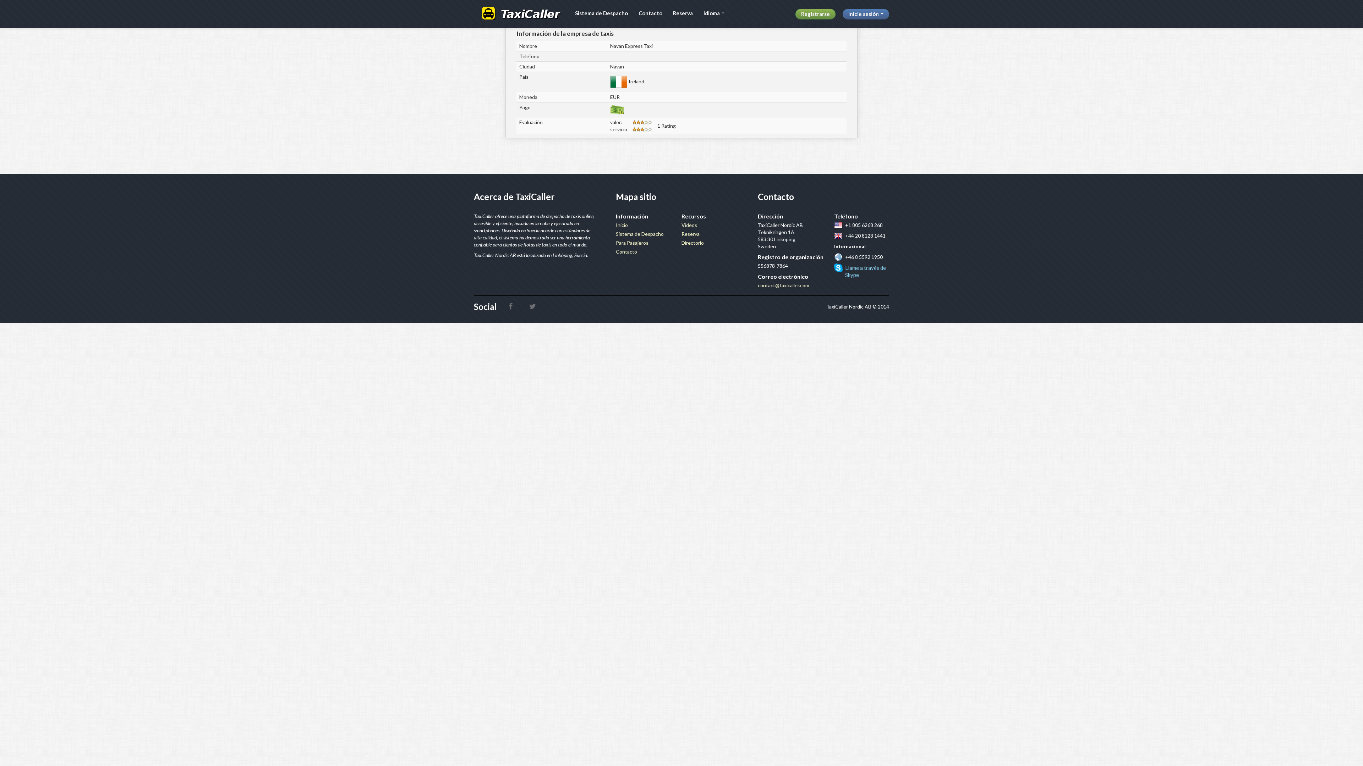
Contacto (650, 13)
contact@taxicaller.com (783, 285)
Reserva (683, 13)
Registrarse (815, 14)
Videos (689, 225)
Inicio (622, 225)
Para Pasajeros (632, 243)
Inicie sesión (864, 14)
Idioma (712, 13)
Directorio (693, 243)
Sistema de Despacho (601, 13)
